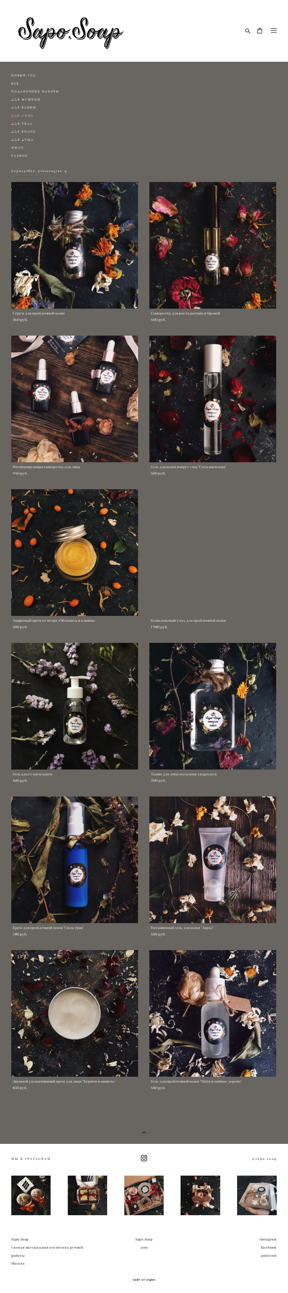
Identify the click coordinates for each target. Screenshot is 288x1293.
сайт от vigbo (144, 1279)
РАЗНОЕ (19, 155)
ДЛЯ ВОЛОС (23, 131)
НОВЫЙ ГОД (23, 75)
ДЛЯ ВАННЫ (24, 107)
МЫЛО (17, 147)
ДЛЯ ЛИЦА (22, 115)
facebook (269, 1247)
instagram (268, 1239)
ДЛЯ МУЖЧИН (25, 99)
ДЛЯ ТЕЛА (22, 123)
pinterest (269, 1255)
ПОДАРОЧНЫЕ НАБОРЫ (35, 91)
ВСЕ (15, 83)
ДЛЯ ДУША (22, 139)
